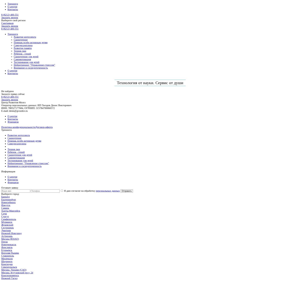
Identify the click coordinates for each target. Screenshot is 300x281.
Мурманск (6, 222)
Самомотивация (22, 59)
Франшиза (13, 122)
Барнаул (5, 196)
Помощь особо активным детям (31, 42)
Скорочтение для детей (26, 56)
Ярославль (6, 247)
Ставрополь (7, 255)
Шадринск (6, 261)
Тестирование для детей (26, 62)
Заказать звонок (9, 17)
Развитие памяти (23, 48)
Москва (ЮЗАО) (10, 239)
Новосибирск (8, 202)
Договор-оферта (44, 127)
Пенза (4, 241)
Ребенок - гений (22, 53)
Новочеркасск (8, 244)
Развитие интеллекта (25, 37)
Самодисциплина (23, 45)
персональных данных (108, 191)
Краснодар (7, 264)
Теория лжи (20, 51)
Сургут (5, 216)
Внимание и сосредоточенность (31, 68)
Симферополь (8, 219)
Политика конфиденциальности (18, 127)
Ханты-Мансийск (10, 211)
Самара (5, 208)
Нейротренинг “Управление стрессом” (34, 65)
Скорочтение (21, 39)
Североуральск (9, 267)
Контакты (13, 9)
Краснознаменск (10, 275)
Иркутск (5, 205)
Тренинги (13, 3)
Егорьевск (6, 250)
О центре (12, 6)
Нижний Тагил (9, 278)
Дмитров (6, 230)
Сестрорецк (7, 227)
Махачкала (7, 258)
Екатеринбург (8, 199)
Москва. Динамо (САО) (13, 270)
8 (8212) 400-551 (10, 14)
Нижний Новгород (11, 233)
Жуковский (7, 225)
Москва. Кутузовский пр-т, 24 (17, 272)
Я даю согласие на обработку (91, 191)
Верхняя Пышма (10, 253)
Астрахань (6, 236)
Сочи (4, 213)
